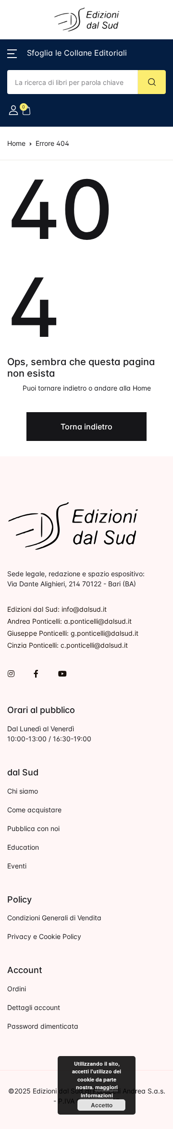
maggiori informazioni (99, 1091)
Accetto (101, 1105)
